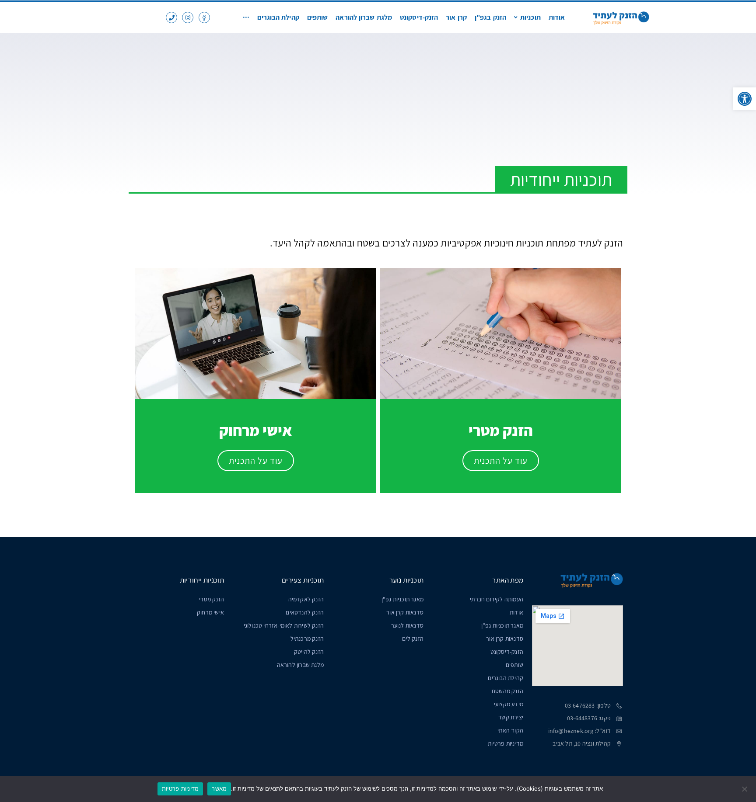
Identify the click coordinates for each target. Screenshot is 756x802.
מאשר (219, 788)
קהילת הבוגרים (505, 678)
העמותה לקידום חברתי (496, 599)
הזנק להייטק (309, 652)
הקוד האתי (510, 730)
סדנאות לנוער (407, 625)
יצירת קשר (510, 717)
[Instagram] (187, 17)
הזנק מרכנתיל (307, 638)
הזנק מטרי (211, 599)
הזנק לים (413, 638)
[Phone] (171, 17)
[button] (744, 98)
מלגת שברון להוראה (300, 665)
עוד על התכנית (501, 460)
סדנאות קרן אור (504, 638)
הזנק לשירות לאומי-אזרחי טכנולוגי (284, 625)
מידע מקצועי (508, 704)
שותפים (514, 665)
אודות (516, 612)
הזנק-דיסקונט (506, 652)
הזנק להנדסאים (305, 612)
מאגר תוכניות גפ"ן (502, 625)
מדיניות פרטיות (505, 743)
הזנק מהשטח (507, 691)
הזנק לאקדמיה (306, 599)
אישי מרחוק (210, 612)
